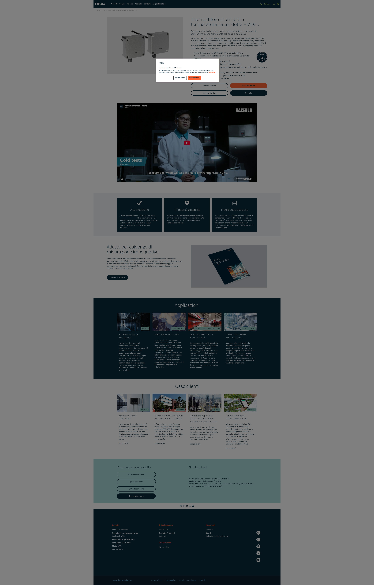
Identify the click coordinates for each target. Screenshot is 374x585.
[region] (187, 70)
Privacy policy (211, 72)
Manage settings (180, 77)
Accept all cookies (194, 77)
